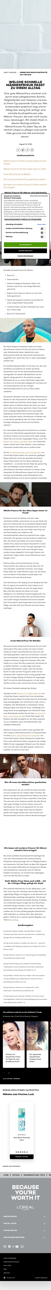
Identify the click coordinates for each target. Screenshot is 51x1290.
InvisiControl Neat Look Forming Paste (25, 452)
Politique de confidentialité (31, 219)
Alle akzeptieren (25, 244)
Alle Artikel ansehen (11, 1078)
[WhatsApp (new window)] (22, 1246)
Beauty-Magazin (10, 72)
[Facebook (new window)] (13, 1247)
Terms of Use (7, 1265)
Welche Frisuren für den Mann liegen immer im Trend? (25, 169)
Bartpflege (14, 920)
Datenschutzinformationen (11, 1261)
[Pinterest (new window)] (9, 1246)
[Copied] (27, 150)
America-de (11, 1278)
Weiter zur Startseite (11, 1166)
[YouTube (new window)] (17, 1247)
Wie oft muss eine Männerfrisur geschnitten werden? (25, 179)
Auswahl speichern (25, 250)
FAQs (5, 1269)
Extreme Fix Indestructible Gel (29, 693)
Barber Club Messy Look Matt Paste (18, 442)
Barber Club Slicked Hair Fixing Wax (25, 735)
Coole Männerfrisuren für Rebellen (17, 174)
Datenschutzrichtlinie (13, 219)
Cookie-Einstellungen (10, 1258)
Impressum (7, 1272)
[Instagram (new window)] (5, 1246)
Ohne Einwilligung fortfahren (39, 195)
